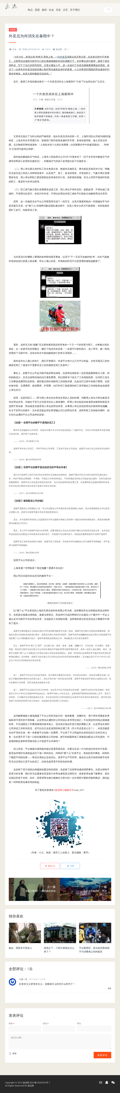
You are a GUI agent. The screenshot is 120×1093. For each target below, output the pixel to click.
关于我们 (75, 9)
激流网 (59, 49)
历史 (58, 9)
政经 (44, 9)
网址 (79, 1023)
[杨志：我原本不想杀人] (25, 934)
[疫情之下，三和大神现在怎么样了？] (60, 934)
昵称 (11, 1023)
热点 (30, 9)
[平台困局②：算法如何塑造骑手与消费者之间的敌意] (95, 934)
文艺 (65, 9)
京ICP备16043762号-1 (40, 1082)
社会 (51, 9)
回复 (109, 988)
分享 (71, 865)
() (51, 865)
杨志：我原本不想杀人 (20, 948)
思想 (37, 9)
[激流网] (11, 6)
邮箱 (46, 1023)
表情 (14, 1053)
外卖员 (13, 29)
